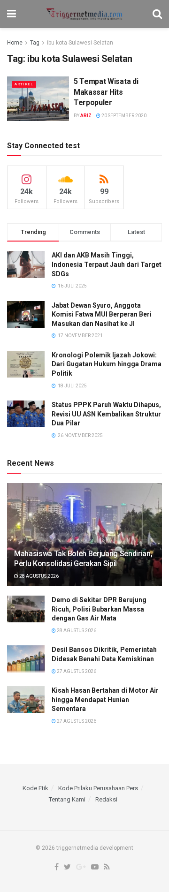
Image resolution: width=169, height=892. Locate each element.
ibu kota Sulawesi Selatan (80, 42)
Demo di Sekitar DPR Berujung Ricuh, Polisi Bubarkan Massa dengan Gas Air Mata (99, 609)
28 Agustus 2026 (38, 576)
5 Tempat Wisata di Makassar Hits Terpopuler (106, 92)
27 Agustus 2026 (76, 671)
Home (15, 42)
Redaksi (106, 799)
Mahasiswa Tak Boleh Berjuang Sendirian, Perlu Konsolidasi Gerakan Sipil (83, 558)
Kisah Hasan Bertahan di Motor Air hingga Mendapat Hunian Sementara (105, 699)
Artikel (24, 84)
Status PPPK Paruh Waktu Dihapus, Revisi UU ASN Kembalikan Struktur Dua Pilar (106, 414)
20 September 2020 (123, 115)
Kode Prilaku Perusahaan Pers (98, 788)
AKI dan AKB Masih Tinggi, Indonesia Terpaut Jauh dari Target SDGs (106, 264)
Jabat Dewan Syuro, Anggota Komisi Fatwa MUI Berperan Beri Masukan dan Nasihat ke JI (102, 314)
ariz (86, 115)
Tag (34, 42)
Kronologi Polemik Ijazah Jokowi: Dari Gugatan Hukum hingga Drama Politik (106, 364)
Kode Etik (35, 788)
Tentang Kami (67, 799)
